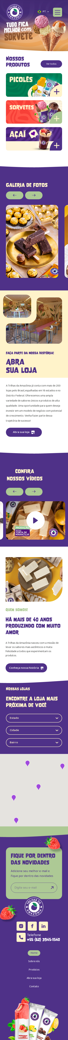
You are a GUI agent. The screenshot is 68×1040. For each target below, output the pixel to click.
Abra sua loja (34, 978)
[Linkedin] (43, 926)
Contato (34, 986)
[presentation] (14, 195)
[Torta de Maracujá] (35, 520)
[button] (64, 28)
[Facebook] (32, 926)
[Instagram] (21, 926)
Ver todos (51, 64)
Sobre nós (34, 961)
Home (34, 953)
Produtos (34, 970)
